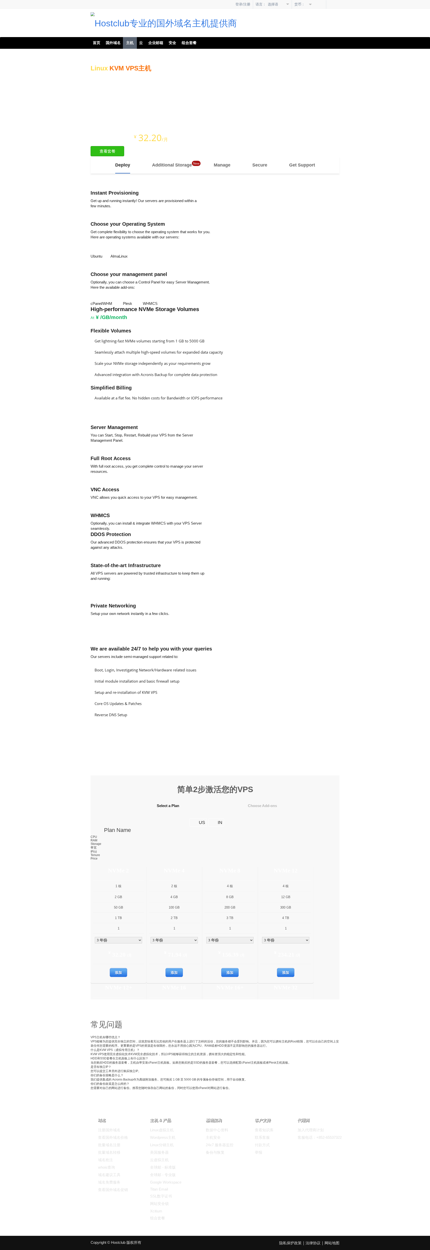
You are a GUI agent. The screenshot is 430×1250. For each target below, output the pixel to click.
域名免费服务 (109, 1182)
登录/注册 (242, 4)
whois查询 (106, 1167)
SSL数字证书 (161, 1196)
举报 (258, 1152)
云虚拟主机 (159, 1160)
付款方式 (262, 1145)
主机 (130, 43)
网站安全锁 (159, 1203)
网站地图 (331, 1243)
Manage (222, 165)
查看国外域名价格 (113, 1137)
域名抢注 (105, 1160)
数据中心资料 (217, 1130)
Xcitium (156, 1211)
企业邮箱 (155, 43)
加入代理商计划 (311, 1130)
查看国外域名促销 (113, 1190)
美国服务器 (159, 1152)
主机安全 (213, 1137)
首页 (96, 43)
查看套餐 (107, 151)
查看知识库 (264, 1130)
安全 (172, 43)
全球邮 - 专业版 (163, 1175)
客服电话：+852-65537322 (320, 1137)
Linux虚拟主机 (162, 1130)
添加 (118, 973)
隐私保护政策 (290, 1243)
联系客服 (262, 1137)
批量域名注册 (109, 1145)
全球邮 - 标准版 (163, 1167)
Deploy (122, 165)
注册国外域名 (109, 1130)
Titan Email (159, 1189)
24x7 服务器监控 (219, 1145)
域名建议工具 (109, 1175)
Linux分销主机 (162, 1145)
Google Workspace (165, 1182)
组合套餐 (189, 43)
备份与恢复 (215, 1152)
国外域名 (113, 43)
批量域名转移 (109, 1152)
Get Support (302, 165)
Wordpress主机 (162, 1137)
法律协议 (313, 1243)
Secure (259, 165)
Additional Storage (172, 165)
